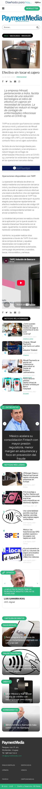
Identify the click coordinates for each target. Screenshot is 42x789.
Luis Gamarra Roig (14, 598)
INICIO (6, 36)
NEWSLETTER (32, 8)
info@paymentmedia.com (12, 756)
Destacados (15, 36)
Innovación (26, 36)
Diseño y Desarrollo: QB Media (28, 786)
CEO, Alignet (9, 602)
